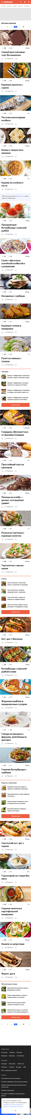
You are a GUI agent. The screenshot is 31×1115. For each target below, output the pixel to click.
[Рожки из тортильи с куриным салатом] (15, 518)
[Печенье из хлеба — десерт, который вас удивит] (15, 483)
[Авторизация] (29, 2)
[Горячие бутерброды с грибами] (15, 755)
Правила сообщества (7, 1090)
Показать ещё (15, 405)
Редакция (4, 1056)
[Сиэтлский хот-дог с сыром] (15, 828)
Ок (15, 1110)
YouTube (11, 1067)
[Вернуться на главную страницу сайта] (8, 2)
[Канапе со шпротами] (15, 929)
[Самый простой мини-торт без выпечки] (15, 37)
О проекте (4, 1052)
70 (23, 27)
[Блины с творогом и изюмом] (15, 135)
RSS (24, 1067)
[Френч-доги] (15, 959)
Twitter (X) (20, 1064)
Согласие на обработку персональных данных (13, 1094)
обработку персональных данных (13, 1106)
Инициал (18, 1067)
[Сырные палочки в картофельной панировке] (15, 894)
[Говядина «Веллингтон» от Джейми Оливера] (15, 417)
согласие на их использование (12, 1104)
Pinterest (4, 1067)
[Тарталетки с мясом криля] (15, 551)
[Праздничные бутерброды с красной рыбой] (15, 210)
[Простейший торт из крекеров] (15, 450)
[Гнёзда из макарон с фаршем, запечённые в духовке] (15, 719)
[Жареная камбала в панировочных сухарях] (15, 687)
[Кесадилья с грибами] (15, 281)
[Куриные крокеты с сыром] (15, 70)
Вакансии (12, 1056)
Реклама (19, 1052)
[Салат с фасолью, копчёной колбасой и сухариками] (15, 246)
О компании (20, 1056)
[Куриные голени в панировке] (15, 311)
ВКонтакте (12, 1064)
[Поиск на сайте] (21, 2)
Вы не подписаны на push (9, 1070)
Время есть (20, 196)
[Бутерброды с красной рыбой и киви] (15, 654)
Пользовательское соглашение (10, 1078)
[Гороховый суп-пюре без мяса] (15, 861)
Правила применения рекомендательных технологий (13, 1086)
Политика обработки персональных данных (14, 1081)
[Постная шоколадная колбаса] (15, 103)
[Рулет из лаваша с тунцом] (15, 344)
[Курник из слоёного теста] (15, 168)
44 (15, 27)
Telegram (4, 1064)
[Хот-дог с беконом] (15, 624)
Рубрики (12, 1052)
